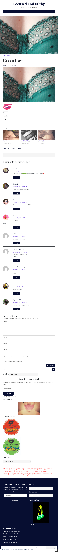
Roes (14, 200)
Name (5, 337)
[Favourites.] (11, 135)
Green (13, 148)
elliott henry (17, 184)
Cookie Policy (30, 549)
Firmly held (41, 140)
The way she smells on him (45, 155)
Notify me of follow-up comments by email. (16, 357)
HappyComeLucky (19, 267)
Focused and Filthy (29, 4)
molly (15, 215)
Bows (5, 148)
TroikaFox (5, 534)
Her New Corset (14, 542)
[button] (57, 1)
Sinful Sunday (7, 55)
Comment (6, 321)
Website (5, 349)
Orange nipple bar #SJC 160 (12, 155)
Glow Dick (32, 524)
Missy (15, 65)
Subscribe (8, 393)
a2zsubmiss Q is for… (9, 416)
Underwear (19, 148)
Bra (9, 148)
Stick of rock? (14, 534)
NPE (14, 234)
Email (5, 343)
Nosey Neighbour (15, 531)
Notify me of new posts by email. (13, 361)
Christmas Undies (25, 140)
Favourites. (5, 140)
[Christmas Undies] (29, 135)
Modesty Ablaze (18, 249)
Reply (16, 177)
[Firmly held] (46, 135)
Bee (14, 284)
